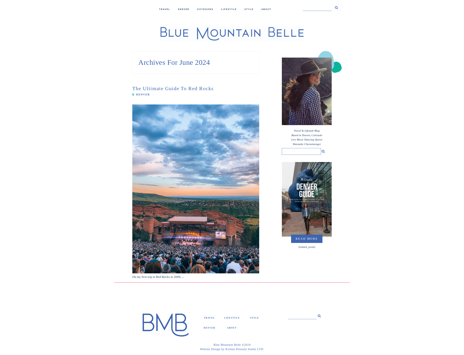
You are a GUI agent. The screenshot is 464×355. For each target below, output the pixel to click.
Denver (143, 94)
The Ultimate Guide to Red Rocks (173, 88)
